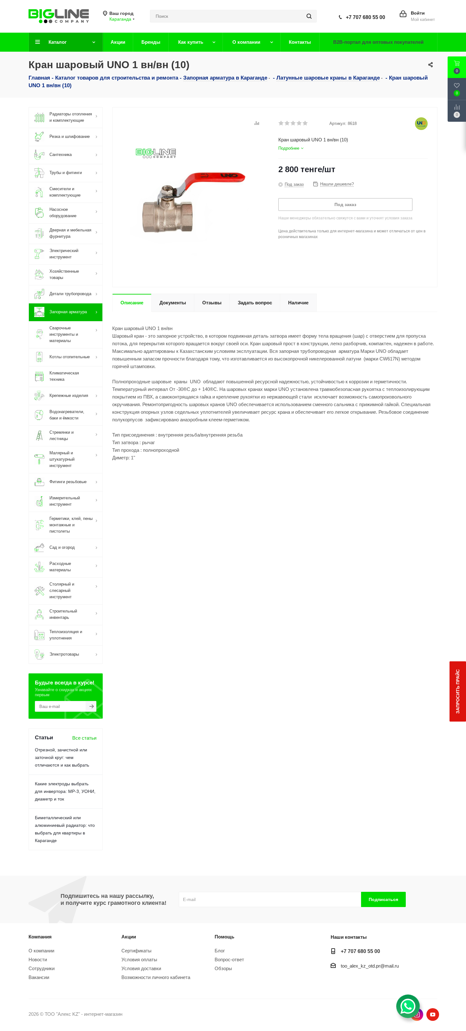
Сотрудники (42, 968)
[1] (281, 123)
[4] (299, 123)
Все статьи (84, 738)
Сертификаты (136, 950)
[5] (305, 123)
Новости (38, 959)
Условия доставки (141, 968)
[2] (287, 123)
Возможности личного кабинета (155, 977)
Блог (220, 950)
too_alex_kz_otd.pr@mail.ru (370, 966)
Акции (128, 936)
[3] (293, 123)
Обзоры (223, 968)
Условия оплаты (139, 959)
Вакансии (39, 977)
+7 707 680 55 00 (365, 17)
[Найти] (309, 16)
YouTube (432, 1014)
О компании (41, 950)
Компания (40, 936)
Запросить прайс (457, 691)
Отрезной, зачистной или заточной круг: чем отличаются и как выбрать (62, 757)
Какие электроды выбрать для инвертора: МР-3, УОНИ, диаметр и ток (65, 791)
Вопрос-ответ (229, 959)
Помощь (224, 936)
